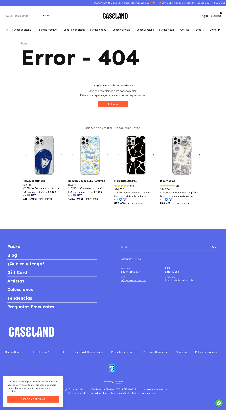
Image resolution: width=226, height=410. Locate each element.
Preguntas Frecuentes (30, 306)
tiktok (138, 258)
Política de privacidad (206, 351)
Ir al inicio (113, 104)
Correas (184, 29)
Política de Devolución (155, 351)
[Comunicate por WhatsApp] (219, 403)
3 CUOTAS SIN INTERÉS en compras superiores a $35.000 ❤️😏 (120, 3)
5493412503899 (130, 271)
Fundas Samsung (145, 29)
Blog (12, 255)
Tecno (198, 29)
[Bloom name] (182, 155)
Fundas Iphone (98, 29)
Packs (13, 246)
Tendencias (19, 298)
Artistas (15, 280)
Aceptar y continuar (33, 399)
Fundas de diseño (21, 29)
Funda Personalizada (74, 29)
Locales (62, 351)
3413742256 (172, 271)
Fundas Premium (48, 29)
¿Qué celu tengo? (25, 263)
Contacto (181, 351)
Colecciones (20, 289)
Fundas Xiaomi (167, 29)
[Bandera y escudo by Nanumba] (90, 155)
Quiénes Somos (13, 351)
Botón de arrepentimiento (145, 393)
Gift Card (17, 272)
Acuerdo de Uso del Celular (88, 351)
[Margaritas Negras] (136, 155)
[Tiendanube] (113, 382)
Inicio (24, 43)
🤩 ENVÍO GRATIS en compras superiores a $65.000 (180, 3)
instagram (126, 258)
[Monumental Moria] (44, 155)
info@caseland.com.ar (133, 280)
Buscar (46, 15)
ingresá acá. (123, 393)
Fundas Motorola (121, 29)
